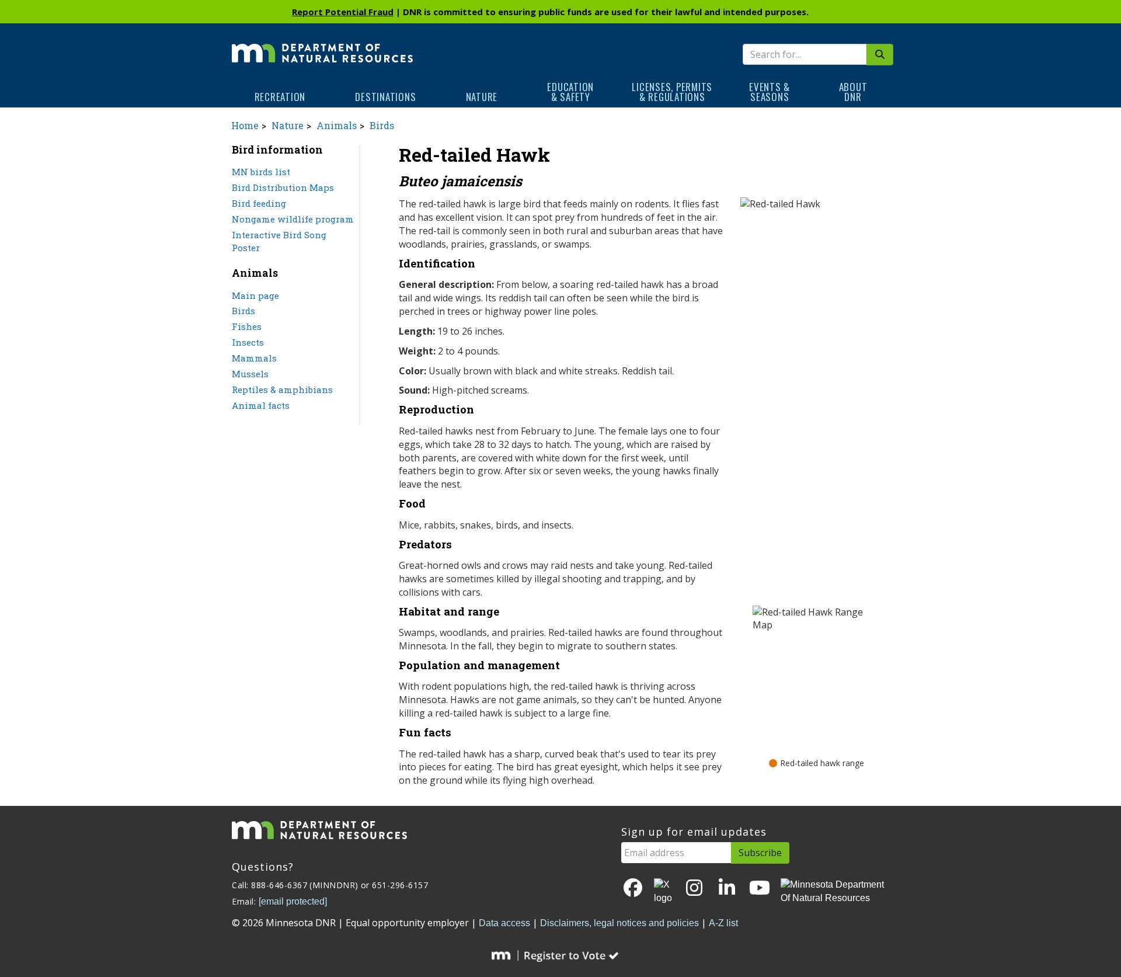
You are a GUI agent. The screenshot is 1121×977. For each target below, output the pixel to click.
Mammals (254, 358)
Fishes (247, 326)
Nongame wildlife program (293, 219)
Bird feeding (259, 203)
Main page (255, 295)
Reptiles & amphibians (282, 389)
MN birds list (261, 172)
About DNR (853, 91)
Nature (482, 96)
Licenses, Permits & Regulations (672, 91)
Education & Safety (570, 91)
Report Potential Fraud (343, 12)
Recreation (280, 96)
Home (245, 125)
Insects (248, 342)
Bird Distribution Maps (283, 187)
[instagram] (694, 888)
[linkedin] (727, 888)
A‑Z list (723, 923)
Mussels (250, 374)
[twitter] (664, 891)
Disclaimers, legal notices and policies (619, 923)
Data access (504, 923)
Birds (382, 125)
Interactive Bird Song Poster (279, 241)
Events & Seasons (769, 91)
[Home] (322, 45)
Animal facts (261, 405)
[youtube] (759, 888)
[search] (879, 54)
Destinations (385, 96)
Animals (336, 125)
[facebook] (633, 888)
